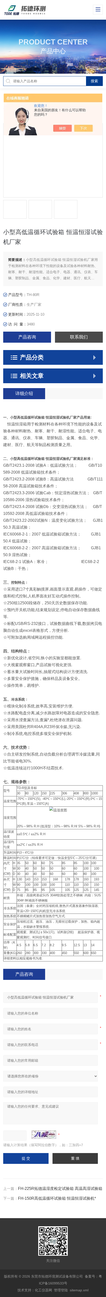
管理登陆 (61, 1290)
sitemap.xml (79, 1290)
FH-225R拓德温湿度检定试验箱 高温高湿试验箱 (60, 1188)
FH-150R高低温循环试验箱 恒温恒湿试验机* (57, 1198)
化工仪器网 (43, 1290)
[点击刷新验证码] (44, 1134)
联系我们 (79, 337)
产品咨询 (27, 337)
